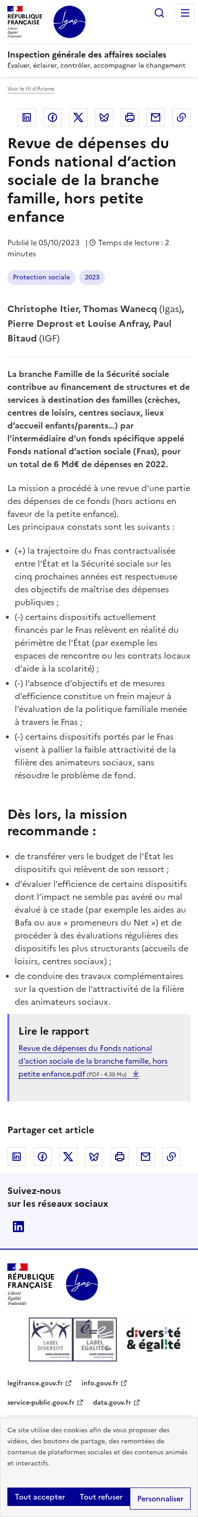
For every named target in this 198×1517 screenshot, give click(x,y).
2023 (92, 277)
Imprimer (130, 117)
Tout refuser (101, 1496)
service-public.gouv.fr (41, 1402)
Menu (185, 13)
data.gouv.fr (112, 1402)
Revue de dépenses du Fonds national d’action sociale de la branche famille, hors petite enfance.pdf (93, 1060)
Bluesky (104, 117)
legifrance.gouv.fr (35, 1383)
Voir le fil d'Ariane (30, 89)
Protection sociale (41, 277)
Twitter (78, 117)
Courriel (155, 117)
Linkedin (26, 117)
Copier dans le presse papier (181, 117)
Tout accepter (40, 1496)
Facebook (52, 117)
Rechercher (159, 13)
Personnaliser (160, 1498)
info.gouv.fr (100, 1383)
